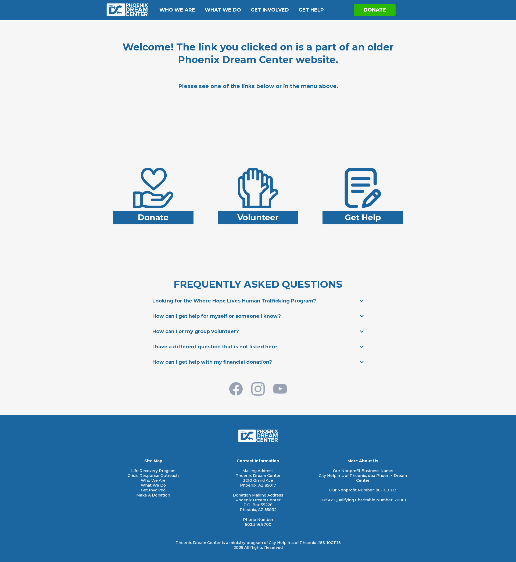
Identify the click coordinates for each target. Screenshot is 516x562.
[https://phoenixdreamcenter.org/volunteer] (258, 187)
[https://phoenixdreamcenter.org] (127, 9)
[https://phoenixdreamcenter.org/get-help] (363, 187)
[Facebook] (236, 389)
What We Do (223, 10)
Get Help (311, 10)
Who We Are (177, 10)
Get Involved (270, 10)
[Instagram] (258, 389)
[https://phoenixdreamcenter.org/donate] (153, 187)
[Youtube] (280, 389)
